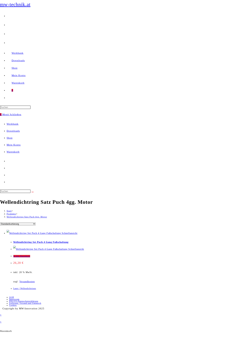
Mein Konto (14, 144)
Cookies (13, 305)
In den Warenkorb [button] (21, 256)
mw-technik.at (15, 4)
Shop (10, 138)
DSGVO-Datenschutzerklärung (23, 301)
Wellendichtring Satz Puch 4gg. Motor (27, 217)
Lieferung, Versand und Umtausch (25, 303)
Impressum (14, 299)
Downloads (13, 131)
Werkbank (13, 124)
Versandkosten (27, 281)
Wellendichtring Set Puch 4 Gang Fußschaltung (40, 242)
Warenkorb (13, 151)
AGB (11, 297)
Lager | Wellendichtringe (24, 288)
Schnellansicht (69, 233)
